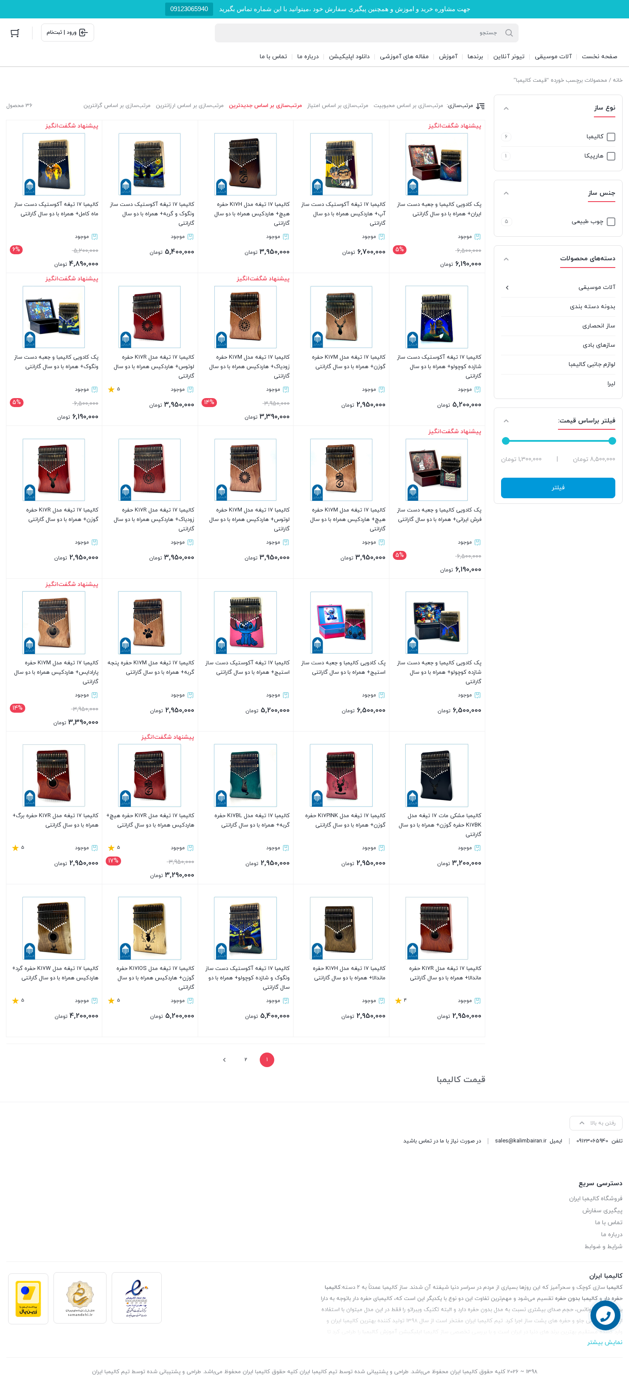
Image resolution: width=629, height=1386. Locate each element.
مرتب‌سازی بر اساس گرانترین (117, 106)
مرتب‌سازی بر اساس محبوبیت (408, 106)
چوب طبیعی (587, 221)
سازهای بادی (599, 345)
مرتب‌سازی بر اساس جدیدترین (265, 106)
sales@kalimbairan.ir (520, 1141)
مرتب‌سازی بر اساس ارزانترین (190, 106)
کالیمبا (595, 137)
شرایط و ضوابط (603, 1247)
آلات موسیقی (597, 287)
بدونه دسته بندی (592, 307)
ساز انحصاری (598, 326)
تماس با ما (609, 1223)
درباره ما (612, 1235)
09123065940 (189, 8)
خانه (618, 80)
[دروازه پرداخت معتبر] (28, 1298)
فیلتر (558, 488)
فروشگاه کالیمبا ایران (596, 1199)
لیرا (611, 384)
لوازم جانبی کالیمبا (592, 364)
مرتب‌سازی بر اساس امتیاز (337, 106)
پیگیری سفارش (602, 1211)
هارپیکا (593, 156)
